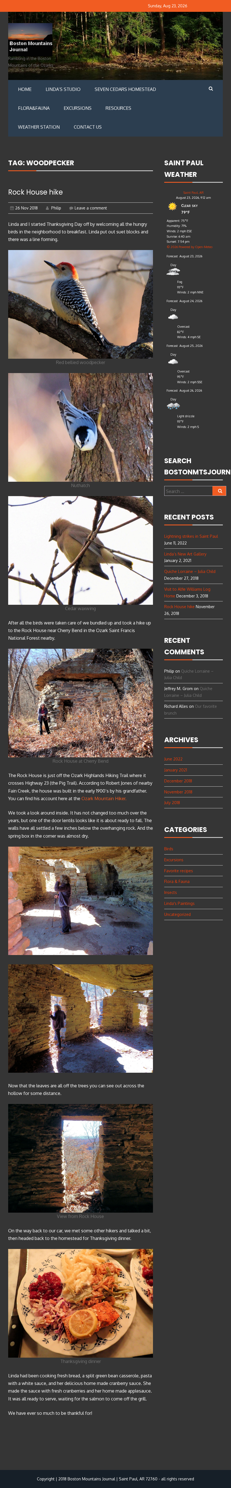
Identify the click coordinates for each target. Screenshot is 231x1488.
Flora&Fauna (34, 108)
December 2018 (178, 780)
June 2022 (173, 759)
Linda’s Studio (63, 89)
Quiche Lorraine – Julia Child (190, 571)
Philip (55, 208)
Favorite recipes (178, 870)
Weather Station (39, 127)
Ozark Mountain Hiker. (103, 798)
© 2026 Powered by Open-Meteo (189, 247)
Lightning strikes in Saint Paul (191, 536)
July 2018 (172, 802)
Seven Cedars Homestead (125, 89)
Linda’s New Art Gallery (185, 554)
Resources (118, 108)
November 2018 (178, 791)
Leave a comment (91, 208)
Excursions (78, 108)
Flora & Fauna (177, 881)
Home (25, 89)
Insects (170, 892)
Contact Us (88, 127)
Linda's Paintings (179, 903)
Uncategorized (177, 914)
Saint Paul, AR (193, 193)
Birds (168, 848)
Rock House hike (35, 192)
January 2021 (175, 770)
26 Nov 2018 (26, 208)
